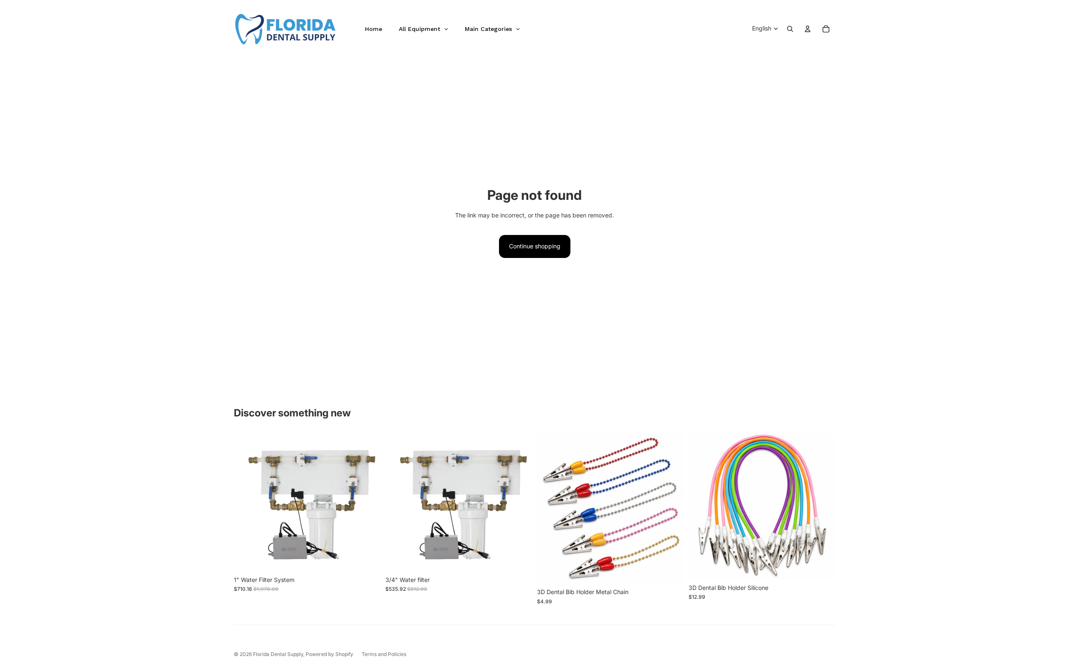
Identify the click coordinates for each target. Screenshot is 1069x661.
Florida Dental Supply (278, 654)
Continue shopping (534, 246)
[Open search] (790, 29)
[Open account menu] (807, 29)
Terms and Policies (384, 654)
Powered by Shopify (329, 654)
